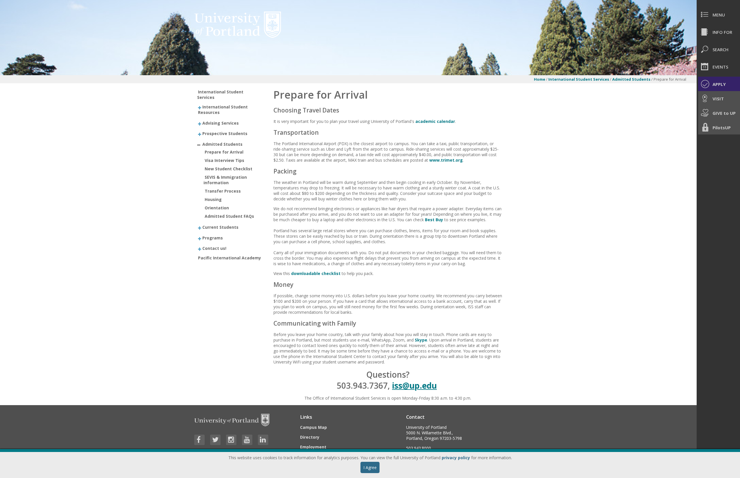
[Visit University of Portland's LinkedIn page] (263, 440)
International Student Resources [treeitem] (223, 109)
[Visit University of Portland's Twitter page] (215, 440)
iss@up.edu (414, 385)
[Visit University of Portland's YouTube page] (247, 440)
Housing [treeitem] (213, 199)
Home (539, 79)
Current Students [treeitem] (220, 227)
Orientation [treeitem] (217, 208)
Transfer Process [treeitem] (223, 191)
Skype (421, 340)
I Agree (370, 467)
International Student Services (578, 79)
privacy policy (456, 457)
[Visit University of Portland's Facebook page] (199, 440)
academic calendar (435, 121)
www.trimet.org (446, 160)
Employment (313, 447)
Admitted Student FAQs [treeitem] (229, 216)
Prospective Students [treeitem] (224, 133)
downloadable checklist (316, 273)
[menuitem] (718, 14)
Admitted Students (631, 79)
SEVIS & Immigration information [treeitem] (225, 179)
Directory (309, 437)
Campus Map (313, 427)
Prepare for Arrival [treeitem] (224, 152)
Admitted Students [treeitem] (222, 144)
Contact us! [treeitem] (214, 248)
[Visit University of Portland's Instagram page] (231, 440)
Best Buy (434, 219)
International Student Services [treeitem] (220, 94)
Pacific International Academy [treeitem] (229, 258)
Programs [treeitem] (212, 237)
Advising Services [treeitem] (220, 123)
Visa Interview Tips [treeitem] (224, 160)
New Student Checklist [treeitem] (228, 168)
